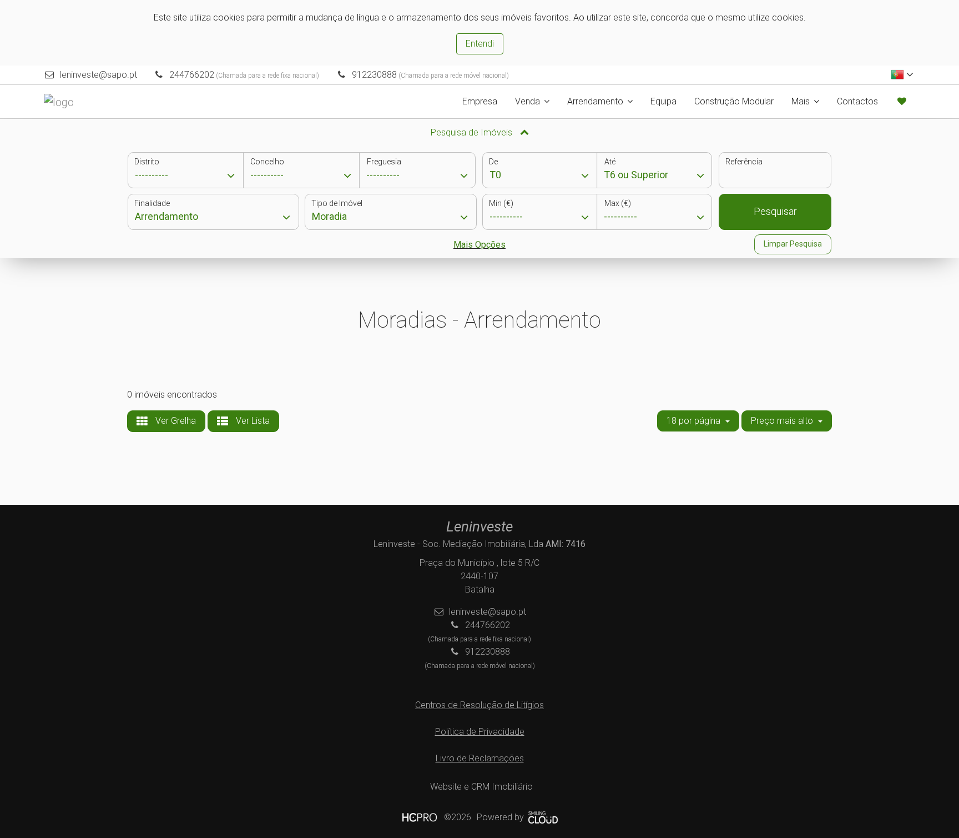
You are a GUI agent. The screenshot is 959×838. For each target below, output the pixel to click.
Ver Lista (252, 420)
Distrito (146, 161)
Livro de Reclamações (480, 758)
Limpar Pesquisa (793, 243)
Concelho (267, 161)
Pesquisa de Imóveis (472, 132)
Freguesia (384, 161)
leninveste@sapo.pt (98, 74)
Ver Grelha (174, 420)
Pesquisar (775, 211)
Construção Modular (734, 101)
